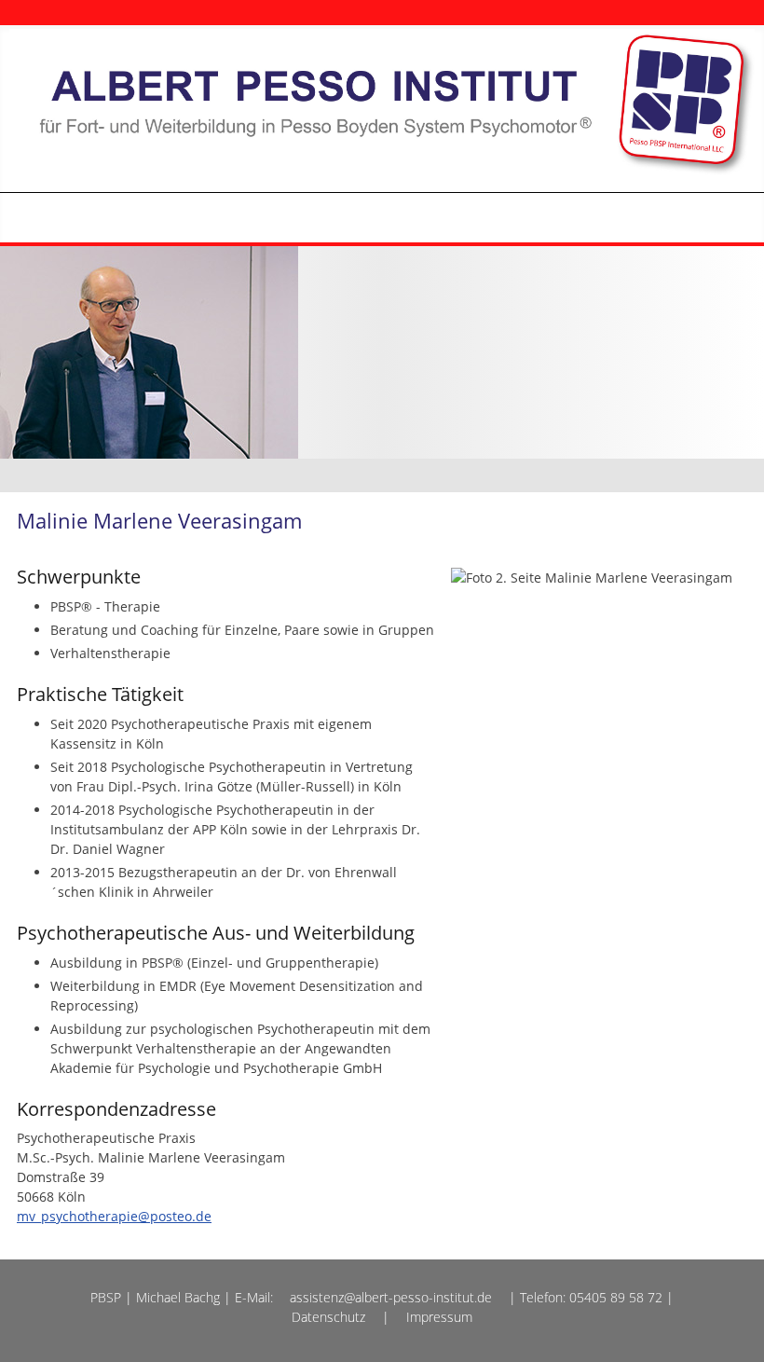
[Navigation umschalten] (697, 218)
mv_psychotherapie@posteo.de (114, 1216)
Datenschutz (328, 1317)
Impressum (439, 1317)
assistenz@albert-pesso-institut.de (391, 1297)
